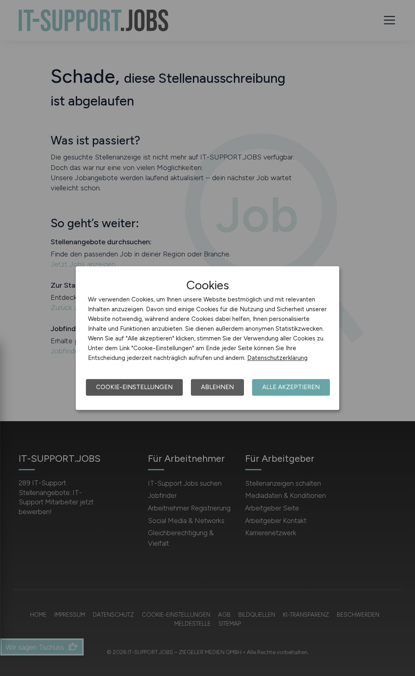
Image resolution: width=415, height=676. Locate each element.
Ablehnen (217, 387)
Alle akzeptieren (291, 387)
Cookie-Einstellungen (134, 387)
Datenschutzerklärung (277, 358)
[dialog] (207, 338)
